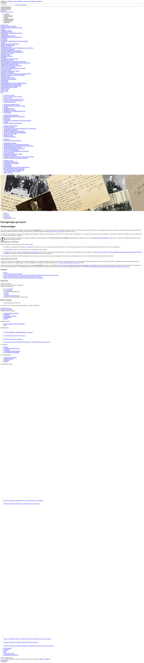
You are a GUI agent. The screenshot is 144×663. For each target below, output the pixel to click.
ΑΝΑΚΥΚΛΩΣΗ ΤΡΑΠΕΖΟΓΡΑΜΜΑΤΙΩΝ (12, 52)
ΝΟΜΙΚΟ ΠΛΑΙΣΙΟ (6, 30)
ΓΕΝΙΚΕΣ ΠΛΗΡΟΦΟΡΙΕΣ (7, 45)
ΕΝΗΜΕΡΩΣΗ (7, 317)
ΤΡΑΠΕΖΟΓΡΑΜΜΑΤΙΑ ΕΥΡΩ (12, 348)
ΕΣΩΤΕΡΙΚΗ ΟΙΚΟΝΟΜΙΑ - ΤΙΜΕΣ (10, 71)
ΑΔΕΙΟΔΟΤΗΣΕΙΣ (8, 359)
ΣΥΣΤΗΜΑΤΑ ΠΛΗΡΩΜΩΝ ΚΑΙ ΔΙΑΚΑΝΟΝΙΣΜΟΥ (14, 41)
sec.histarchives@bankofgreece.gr (101, 238)
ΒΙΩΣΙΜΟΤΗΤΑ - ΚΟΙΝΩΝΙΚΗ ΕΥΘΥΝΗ (11, 33)
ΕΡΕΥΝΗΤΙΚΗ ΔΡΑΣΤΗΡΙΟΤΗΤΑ (9, 58)
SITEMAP (6, 649)
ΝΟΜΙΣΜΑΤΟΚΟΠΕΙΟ (7, 56)
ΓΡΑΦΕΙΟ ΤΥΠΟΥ (5, 76)
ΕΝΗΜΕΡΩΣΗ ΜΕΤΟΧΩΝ (8, 77)
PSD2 (5, 325)
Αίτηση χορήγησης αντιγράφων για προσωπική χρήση (77, 265)
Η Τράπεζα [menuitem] (6, 14)
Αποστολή (6, 294)
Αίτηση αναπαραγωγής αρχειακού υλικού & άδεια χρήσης (23, 277)
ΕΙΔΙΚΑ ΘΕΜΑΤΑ (5, 88)
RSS (5, 652)
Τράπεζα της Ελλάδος (23, 500)
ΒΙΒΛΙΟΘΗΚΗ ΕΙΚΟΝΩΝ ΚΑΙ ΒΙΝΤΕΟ (11, 84)
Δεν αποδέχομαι (4, 660)
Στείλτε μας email (8, 290)
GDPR (5, 651)
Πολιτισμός (6, 215)
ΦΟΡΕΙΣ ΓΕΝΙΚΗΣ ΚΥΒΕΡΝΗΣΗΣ (10, 44)
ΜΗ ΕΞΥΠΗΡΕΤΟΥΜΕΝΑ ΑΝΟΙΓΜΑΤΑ (14, 324)
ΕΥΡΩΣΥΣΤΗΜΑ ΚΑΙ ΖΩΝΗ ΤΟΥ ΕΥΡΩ (11, 27)
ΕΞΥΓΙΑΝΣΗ (4, 40)
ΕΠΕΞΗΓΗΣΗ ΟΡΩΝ (9, 653)
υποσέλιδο (36, 1)
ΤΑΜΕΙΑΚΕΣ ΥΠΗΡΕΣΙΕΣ (7, 49)
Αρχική (5, 213)
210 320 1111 (14, 335)
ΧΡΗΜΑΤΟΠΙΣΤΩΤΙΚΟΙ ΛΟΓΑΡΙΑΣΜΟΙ (11, 65)
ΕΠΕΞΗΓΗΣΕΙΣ (5, 81)
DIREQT (6, 361)
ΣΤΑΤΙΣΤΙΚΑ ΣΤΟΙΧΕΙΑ (10, 316)
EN (3, 10)
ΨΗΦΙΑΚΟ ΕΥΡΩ (5, 54)
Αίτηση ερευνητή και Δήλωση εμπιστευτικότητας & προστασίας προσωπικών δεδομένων (31, 275)
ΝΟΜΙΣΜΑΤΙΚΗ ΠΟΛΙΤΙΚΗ (8, 35)
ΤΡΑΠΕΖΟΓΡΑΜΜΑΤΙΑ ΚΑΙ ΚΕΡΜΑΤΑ (11, 50)
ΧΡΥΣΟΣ (6, 347)
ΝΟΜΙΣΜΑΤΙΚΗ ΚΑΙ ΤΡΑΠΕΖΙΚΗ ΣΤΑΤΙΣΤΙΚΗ (13, 61)
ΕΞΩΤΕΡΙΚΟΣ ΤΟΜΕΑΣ (7, 60)
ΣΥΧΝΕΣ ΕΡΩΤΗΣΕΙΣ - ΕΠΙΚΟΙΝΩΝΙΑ (11, 86)
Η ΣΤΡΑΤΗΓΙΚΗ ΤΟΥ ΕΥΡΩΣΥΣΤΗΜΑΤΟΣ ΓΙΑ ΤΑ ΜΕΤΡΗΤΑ (17, 48)
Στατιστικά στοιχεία (8, 100)
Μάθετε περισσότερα (45, 659)
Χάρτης (13, 339)
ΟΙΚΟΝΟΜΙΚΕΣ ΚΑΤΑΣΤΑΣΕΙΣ (9, 87)
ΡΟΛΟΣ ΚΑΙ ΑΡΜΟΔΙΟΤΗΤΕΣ (9, 26)
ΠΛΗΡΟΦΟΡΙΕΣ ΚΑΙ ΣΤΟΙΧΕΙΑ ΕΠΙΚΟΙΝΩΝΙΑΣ (14, 83)
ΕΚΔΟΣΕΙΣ (3, 57)
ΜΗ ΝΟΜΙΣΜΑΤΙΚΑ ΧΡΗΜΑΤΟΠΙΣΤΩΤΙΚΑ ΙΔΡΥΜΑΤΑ (15, 63)
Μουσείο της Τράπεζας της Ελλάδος (28, 645)
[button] (21, 4)
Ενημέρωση (6, 102)
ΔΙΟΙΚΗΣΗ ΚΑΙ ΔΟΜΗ (7, 31)
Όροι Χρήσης (13, 273)
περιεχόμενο (23, 1)
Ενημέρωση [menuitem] (6, 22)
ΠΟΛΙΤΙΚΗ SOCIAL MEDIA (11, 655)
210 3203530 (9, 289)
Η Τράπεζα (6, 95)
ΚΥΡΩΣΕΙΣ (6, 360)
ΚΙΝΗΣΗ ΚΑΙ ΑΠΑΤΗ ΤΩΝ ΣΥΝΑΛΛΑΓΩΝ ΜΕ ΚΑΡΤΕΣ (16, 73)
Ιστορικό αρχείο (7, 217)
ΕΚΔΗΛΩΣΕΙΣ (4, 80)
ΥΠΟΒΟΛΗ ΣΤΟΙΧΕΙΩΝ (7, 72)
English (4, 90)
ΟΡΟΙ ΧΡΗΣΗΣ (7, 648)
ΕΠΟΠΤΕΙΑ (4, 38)
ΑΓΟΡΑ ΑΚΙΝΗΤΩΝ (6, 69)
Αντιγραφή (6, 293)
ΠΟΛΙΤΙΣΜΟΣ (4, 34)
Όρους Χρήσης (28, 252)
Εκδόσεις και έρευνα (9, 99)
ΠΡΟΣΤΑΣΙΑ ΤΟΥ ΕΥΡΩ (7, 53)
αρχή (12, 1)
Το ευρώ (6, 98)
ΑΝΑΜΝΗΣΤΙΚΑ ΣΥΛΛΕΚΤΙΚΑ (12, 351)
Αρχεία (5, 272)
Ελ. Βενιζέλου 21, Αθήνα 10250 (27, 342)
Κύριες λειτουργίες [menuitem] (8, 16)
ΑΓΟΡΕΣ (3, 42)
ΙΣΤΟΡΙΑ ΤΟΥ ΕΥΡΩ (6, 46)
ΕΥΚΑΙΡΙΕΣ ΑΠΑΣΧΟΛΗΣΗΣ (8, 79)
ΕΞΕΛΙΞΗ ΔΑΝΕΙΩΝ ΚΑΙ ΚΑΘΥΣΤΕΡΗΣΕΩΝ (13, 75)
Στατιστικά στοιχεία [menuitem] (8, 20)
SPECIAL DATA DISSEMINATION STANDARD (13, 68)
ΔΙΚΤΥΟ (6, 318)
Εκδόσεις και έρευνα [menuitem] (8, 19)
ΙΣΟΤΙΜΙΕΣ (7, 349)
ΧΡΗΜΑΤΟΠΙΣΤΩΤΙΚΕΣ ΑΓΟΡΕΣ (9, 64)
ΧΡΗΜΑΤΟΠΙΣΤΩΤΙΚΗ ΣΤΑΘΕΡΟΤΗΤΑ (11, 37)
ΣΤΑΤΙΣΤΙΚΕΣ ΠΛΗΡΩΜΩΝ (8, 67)
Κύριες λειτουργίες (8, 96)
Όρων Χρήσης (55, 231)
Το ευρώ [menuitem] (6, 17)
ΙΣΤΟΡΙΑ (3, 29)
